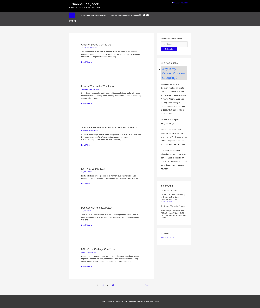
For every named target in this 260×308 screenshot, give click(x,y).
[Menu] (72, 15)
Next (148, 285)
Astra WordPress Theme (149, 301)
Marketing (94, 48)
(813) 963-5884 (132, 15)
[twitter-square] (144, 15)
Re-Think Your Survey (93, 169)
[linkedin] (140, 15)
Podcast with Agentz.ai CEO (96, 207)
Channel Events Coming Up (96, 44)
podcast (95, 130)
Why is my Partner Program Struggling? (173, 73)
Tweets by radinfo (167, 237)
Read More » (86, 62)
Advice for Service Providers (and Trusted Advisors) (109, 127)
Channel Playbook (84, 4)
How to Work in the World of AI (97, 86)
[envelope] (147, 15)
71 (113, 285)
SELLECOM (167, 202)
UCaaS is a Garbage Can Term (98, 249)
